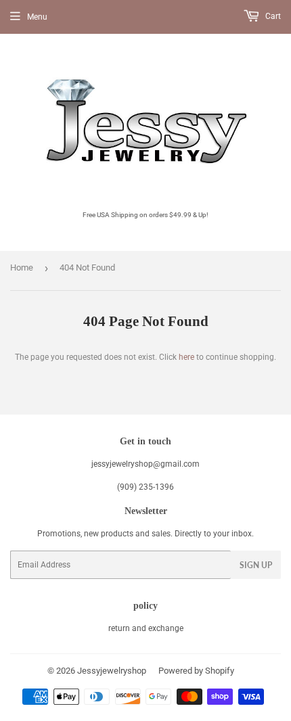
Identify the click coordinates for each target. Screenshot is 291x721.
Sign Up (256, 565)
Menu (37, 17)
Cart (272, 16)
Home (21, 267)
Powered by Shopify (196, 671)
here (186, 357)
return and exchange (145, 628)
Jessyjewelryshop (111, 671)
